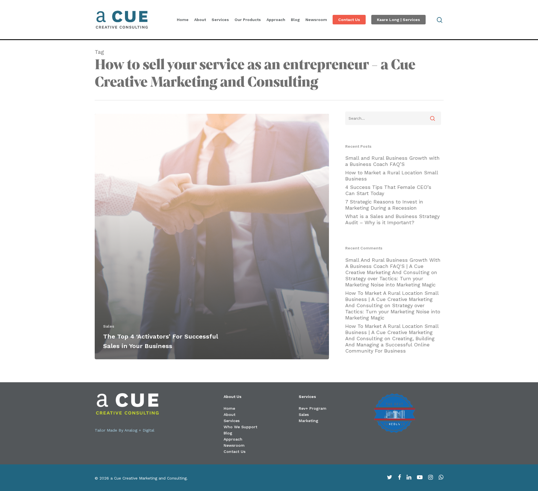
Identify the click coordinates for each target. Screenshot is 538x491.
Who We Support (240, 427)
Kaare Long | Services (398, 19)
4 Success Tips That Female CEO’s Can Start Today (388, 190)
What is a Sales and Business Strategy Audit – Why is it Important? (392, 219)
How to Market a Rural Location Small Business (391, 176)
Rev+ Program (312, 408)
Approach (275, 19)
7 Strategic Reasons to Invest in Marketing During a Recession (384, 205)
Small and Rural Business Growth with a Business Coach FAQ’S (392, 161)
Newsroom (316, 19)
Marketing (308, 421)
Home (183, 19)
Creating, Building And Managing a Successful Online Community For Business (390, 344)
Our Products (248, 19)
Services (220, 19)
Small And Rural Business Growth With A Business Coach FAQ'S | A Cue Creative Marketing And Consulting (392, 266)
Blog (295, 19)
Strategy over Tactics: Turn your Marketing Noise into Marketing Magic (390, 281)
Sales (108, 326)
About (200, 19)
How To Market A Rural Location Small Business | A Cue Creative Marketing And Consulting (392, 299)
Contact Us (349, 19)
